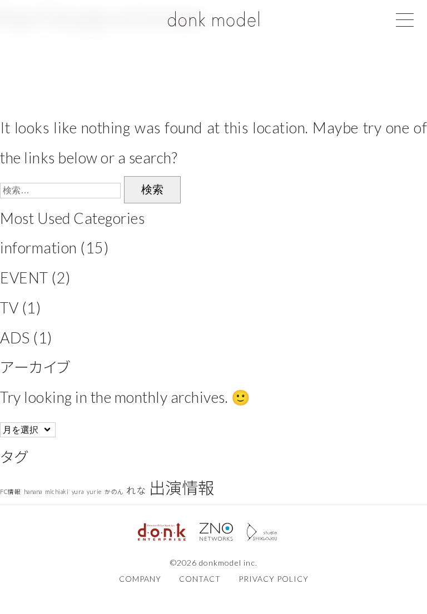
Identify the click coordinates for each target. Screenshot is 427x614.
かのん (114, 491)
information (38, 247)
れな (136, 490)
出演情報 (182, 487)
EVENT (24, 277)
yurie (94, 491)
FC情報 (10, 491)
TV (9, 307)
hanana (33, 491)
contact (200, 578)
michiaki (56, 491)
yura (78, 491)
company (140, 578)
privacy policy (274, 578)
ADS (15, 337)
